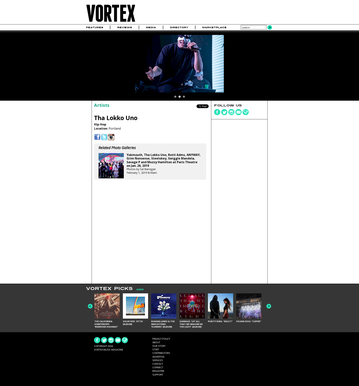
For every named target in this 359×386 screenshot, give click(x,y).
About (156, 342)
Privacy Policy (161, 338)
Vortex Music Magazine (108, 349)
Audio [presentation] (140, 290)
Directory (179, 27)
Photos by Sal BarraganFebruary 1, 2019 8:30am (164, 163)
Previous (90, 306)
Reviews (124, 27)
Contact (157, 363)
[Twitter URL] (104, 137)
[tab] (138, 290)
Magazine (158, 371)
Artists (101, 105)
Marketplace (214, 27)
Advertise (158, 356)
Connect (157, 367)
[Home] (110, 22)
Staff (155, 349)
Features (94, 27)
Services (157, 360)
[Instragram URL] (111, 137)
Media (151, 27)
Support (157, 374)
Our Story (158, 346)
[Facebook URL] (97, 137)
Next (268, 306)
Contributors (161, 353)
